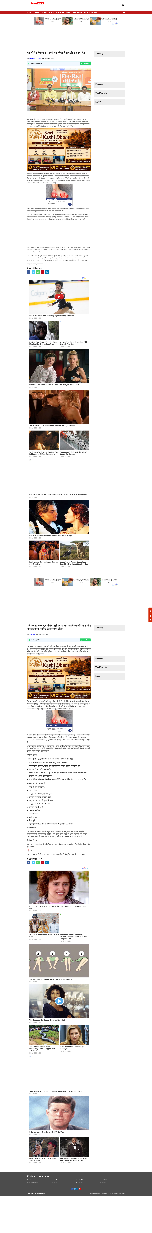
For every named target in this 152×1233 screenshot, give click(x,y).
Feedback (54, 1182)
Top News (36, 12)
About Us (29, 1180)
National (51, 12)
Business (68, 12)
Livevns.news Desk (35, 58)
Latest (98, 102)
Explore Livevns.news (38, 1176)
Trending (99, 53)
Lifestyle (93, 12)
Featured (99, 84)
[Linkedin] (77, 1189)
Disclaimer (103, 1182)
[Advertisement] (76, 37)
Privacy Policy (79, 1182)
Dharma (86, 12)
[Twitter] (74, 1189)
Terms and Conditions (33, 1182)
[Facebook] (72, 1189)
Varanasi (44, 12)
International (60, 12)
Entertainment (77, 12)
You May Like (101, 93)
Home (29, 12)
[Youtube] (80, 1189)
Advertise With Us (80, 1180)
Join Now (86, 63)
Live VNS (32, 634)
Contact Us (54, 1180)
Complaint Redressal (105, 1180)
